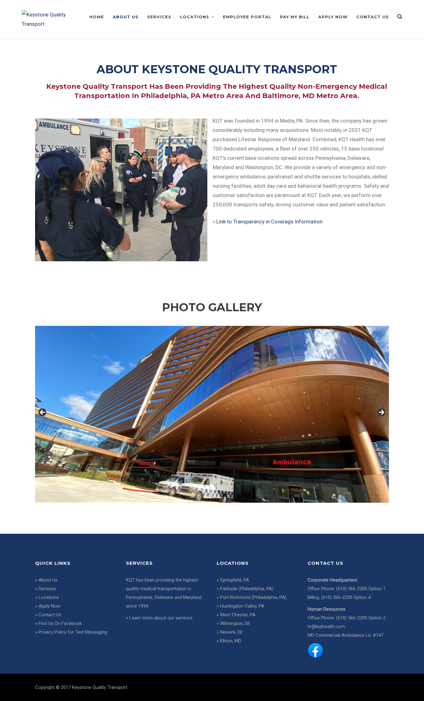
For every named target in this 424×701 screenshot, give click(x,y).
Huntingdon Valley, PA (242, 606)
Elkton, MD (230, 641)
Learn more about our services (160, 618)
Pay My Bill (294, 16)
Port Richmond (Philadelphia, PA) (253, 597)
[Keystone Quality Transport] (49, 19)
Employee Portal (247, 16)
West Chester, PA (237, 615)
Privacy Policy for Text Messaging (72, 632)
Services (159, 16)
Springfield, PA (234, 580)
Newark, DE (231, 632)
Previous (42, 412)
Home (96, 16)
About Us (125, 16)
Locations (194, 16)
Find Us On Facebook (60, 623)
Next (381, 412)
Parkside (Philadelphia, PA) (246, 588)
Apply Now (333, 16)
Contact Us (372, 16)
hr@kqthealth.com (326, 626)
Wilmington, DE (235, 623)
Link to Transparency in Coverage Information (269, 221)
